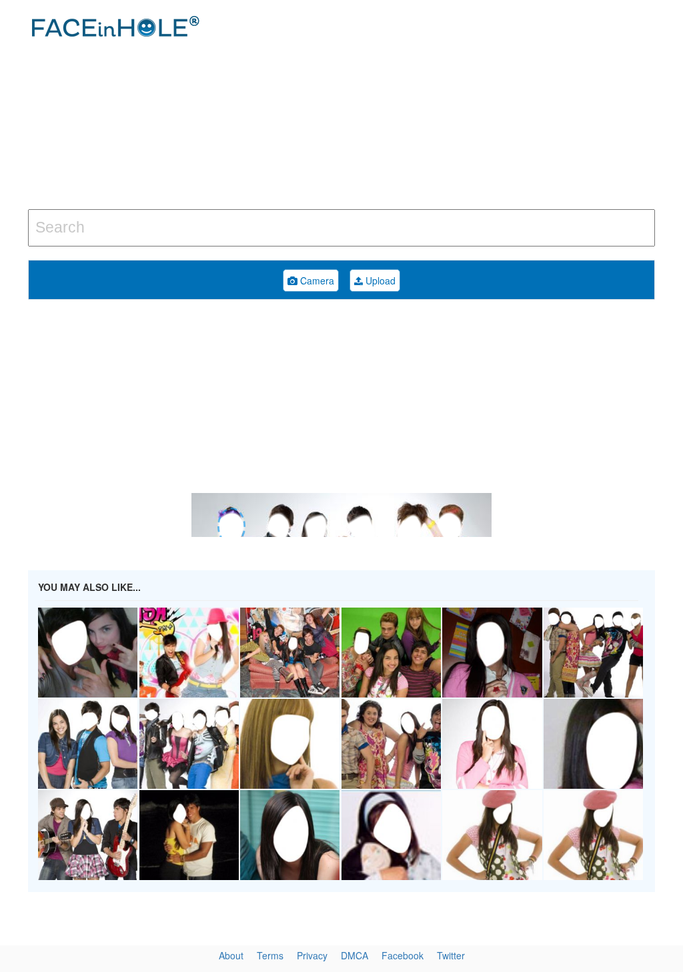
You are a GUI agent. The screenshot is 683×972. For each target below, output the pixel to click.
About (231, 955)
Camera (315, 280)
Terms (270, 955)
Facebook (403, 955)
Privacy (312, 955)
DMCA (354, 955)
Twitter (451, 955)
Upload (379, 280)
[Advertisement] (459, 106)
